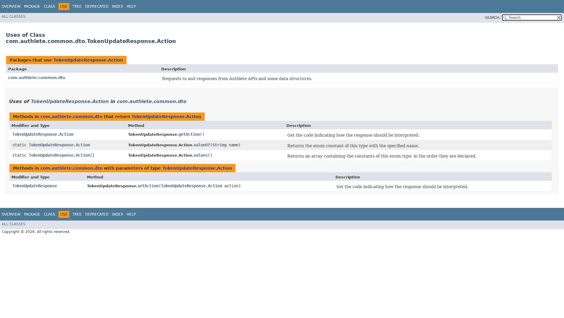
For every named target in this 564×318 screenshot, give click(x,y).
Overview (11, 6)
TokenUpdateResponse (34, 185)
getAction (189, 134)
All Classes (14, 16)
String (219, 145)
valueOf (202, 145)
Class (49, 6)
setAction (148, 185)
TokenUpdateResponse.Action (88, 60)
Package (32, 6)
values (201, 155)
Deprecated (96, 6)
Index (117, 6)
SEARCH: (492, 18)
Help (131, 6)
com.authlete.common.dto (36, 77)
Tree (77, 6)
